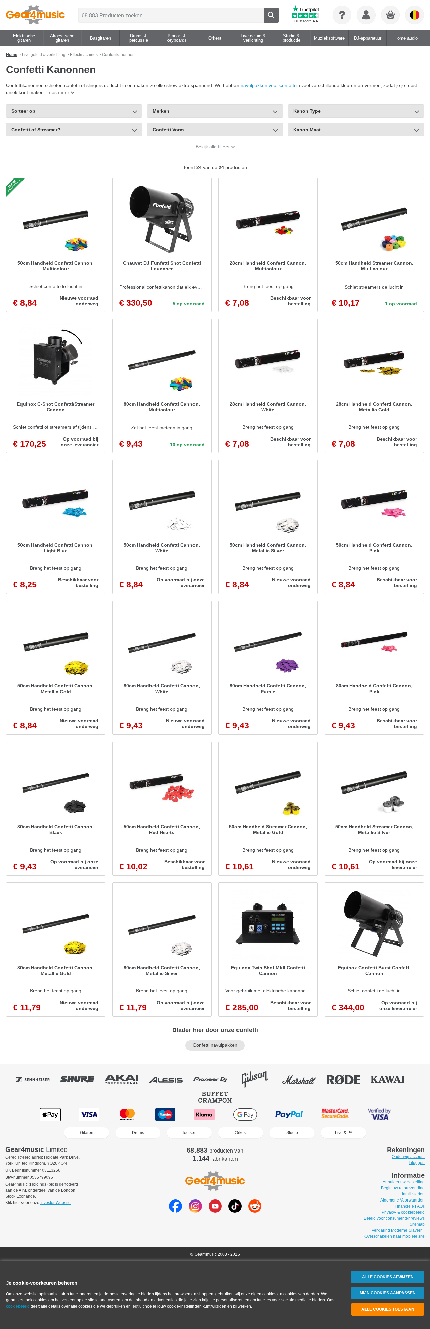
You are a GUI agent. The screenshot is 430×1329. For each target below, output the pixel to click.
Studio (292, 1132)
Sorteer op (23, 111)
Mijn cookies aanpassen (388, 1293)
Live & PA (343, 1132)
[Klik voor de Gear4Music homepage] (35, 15)
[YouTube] (215, 1211)
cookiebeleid (18, 1306)
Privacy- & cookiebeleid (403, 1212)
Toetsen (189, 1132)
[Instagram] (195, 1211)
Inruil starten (413, 1194)
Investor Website (55, 1202)
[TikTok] (235, 1211)
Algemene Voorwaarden (402, 1200)
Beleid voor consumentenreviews (394, 1218)
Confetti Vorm (168, 129)
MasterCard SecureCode (335, 1114)
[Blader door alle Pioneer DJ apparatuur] (215, 1079)
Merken (161, 111)
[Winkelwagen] (390, 15)
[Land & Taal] (414, 15)
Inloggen (416, 1162)
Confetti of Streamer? (35, 129)
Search (271, 15)
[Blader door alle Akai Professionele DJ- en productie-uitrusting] (126, 1079)
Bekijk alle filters (212, 146)
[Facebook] (175, 1211)
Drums (138, 1132)
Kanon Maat (307, 129)
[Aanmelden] (366, 15)
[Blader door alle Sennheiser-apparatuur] (37, 1079)
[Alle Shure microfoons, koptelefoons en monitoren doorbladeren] (82, 1079)
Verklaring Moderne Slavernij (398, 1230)
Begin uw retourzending (403, 1188)
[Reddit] (254, 1211)
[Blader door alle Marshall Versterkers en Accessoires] (304, 1079)
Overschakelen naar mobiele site (394, 1236)
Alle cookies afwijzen (388, 1277)
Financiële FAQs (410, 1206)
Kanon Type (307, 111)
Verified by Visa (379, 1114)
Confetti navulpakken (215, 1045)
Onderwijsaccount (408, 1156)
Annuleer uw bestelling (404, 1182)
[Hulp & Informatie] (342, 15)
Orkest (241, 1132)
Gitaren (86, 1132)
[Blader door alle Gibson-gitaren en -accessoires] (259, 1079)
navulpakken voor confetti (268, 85)
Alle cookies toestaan (387, 1309)
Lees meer (57, 92)
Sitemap (417, 1224)
